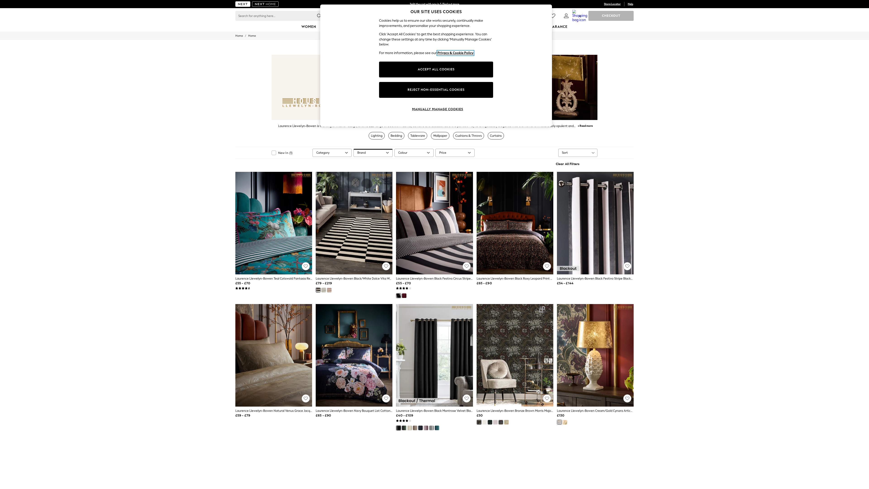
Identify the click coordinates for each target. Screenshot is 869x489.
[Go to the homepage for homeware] (265, 4)
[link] (566, 16)
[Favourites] (553, 16)
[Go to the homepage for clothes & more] (242, 4)
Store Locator (612, 4)
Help (630, 4)
